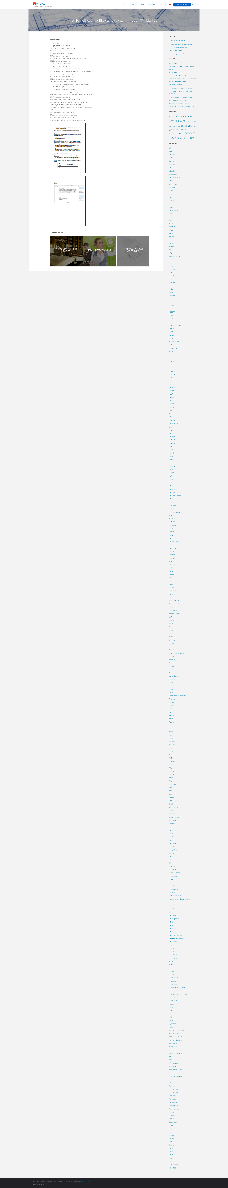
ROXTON (172, 584)
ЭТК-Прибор (173, 1165)
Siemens (172, 640)
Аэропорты (173, 72)
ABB (170, 151)
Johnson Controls (174, 423)
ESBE (171, 309)
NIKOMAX (172, 505)
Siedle (171, 637)
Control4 (172, 243)
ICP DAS (172, 378)
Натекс (171, 948)
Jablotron (172, 420)
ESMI (171, 315)
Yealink (171, 797)
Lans (171, 463)
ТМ (181, 138)
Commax (172, 240)
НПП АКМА (173, 955)
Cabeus (171, 220)
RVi (170, 597)
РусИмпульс (173, 1024)
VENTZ (171, 738)
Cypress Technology (175, 256)
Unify (171, 719)
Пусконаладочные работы (178, 54)
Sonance (172, 660)
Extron (171, 328)
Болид (171, 833)
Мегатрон (172, 922)
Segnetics (172, 620)
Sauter (171, 607)
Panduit (171, 528)
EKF (170, 302)
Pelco (171, 535)
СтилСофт (172, 1066)
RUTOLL (172, 594)
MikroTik (172, 492)
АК (186, 116)
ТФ (184, 138)
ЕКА (170, 860)
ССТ (170, 1060)
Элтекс (171, 1148)
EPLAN (174, 117)
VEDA (171, 735)
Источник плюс (174, 889)
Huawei (171, 368)
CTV (170, 253)
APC (170, 181)
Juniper (171, 430)
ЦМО (171, 1129)
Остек (171, 965)
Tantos (171, 683)
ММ (185, 130)
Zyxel (171, 804)
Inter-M (171, 397)
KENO (171, 433)
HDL (170, 355)
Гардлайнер (173, 850)
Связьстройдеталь (175, 1040)
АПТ (181, 121)
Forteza (171, 335)
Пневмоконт (173, 978)
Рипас (171, 1007)
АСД (185, 121)
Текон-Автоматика (175, 1076)
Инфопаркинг (173, 876)
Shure (171, 630)
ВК (186, 126)
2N (170, 148)
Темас (171, 1079)
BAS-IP (171, 201)
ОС (175, 133)
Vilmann (171, 751)
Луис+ (171, 912)
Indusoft (172, 387)
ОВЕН (171, 961)
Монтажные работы (176, 51)
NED (170, 502)
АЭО (181, 126)
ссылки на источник (86, 1182)
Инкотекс (172, 866)
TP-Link (171, 702)
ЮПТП (171, 1171)
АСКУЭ (190, 121)
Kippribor (172, 443)
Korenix (171, 453)
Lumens (171, 482)
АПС (177, 121)
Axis (170, 194)
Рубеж (171, 1020)
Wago (171, 768)
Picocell (171, 545)
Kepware (172, 437)
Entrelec (172, 305)
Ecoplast (172, 296)
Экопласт (172, 1135)
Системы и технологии (176, 1053)
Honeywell (172, 361)
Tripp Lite (172, 706)
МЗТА (171, 929)
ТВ (177, 138)
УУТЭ (187, 138)
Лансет (171, 906)
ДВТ (171, 129)
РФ (178, 133)
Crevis (171, 250)
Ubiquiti (171, 715)
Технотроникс (174, 1109)
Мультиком (173, 942)
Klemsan (172, 446)
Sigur (171, 646)
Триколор (172, 1115)
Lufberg (171, 473)
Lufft (170, 476)
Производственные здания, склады (180, 97)
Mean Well (172, 486)
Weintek (171, 774)
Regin (171, 568)
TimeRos (172, 699)
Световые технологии (176, 1030)
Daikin (171, 266)
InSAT (171, 394)
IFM (170, 384)
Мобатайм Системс (175, 935)
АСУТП (171, 126)
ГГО (192, 126)
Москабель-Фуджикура (177, 938)
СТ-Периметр (173, 1063)
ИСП (171, 883)
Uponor (171, 722)
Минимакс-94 (173, 932)
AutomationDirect (175, 187)
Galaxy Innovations (175, 341)
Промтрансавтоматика (177, 988)
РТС (170, 1017)
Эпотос (171, 1161)
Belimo (171, 204)
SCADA (179, 117)
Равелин (172, 1004)
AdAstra (171, 158)
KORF (171, 456)
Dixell (171, 279)
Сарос (171, 1027)
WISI (170, 788)
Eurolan (171, 319)
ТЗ (180, 138)
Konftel (171, 450)
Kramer (171, 460)
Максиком (172, 915)
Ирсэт (171, 879)
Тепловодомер (174, 1089)
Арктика (172, 824)
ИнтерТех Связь (174, 873)
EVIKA (171, 322)
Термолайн (173, 1102)
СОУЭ (172, 137)
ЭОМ (191, 137)
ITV (170, 417)
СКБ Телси (172, 1056)
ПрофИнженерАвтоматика (178, 994)
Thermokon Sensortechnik (177, 696)
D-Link (171, 260)
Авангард (172, 810)
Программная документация (178, 47)
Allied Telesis (173, 174)
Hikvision (172, 358)
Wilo (170, 781)
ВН (189, 125)
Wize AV (171, 791)
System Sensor (174, 676)
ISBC (171, 410)
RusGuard (172, 591)
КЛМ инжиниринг (175, 896)
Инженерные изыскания (177, 41)
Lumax (171, 479)
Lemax (171, 469)
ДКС (170, 856)
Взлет (171, 840)
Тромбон (172, 1119)
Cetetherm (172, 227)
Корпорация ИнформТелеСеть (179, 899)
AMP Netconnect (174, 178)
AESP (171, 168)
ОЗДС (171, 134)
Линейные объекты (175, 85)
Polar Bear (172, 548)
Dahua (171, 263)
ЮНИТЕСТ (172, 1168)
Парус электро (174, 968)
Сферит (171, 1073)
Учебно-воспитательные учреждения (181, 106)
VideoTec (172, 748)
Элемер (171, 1138)
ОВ (193, 130)
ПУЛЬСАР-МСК (174, 1001)
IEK (170, 381)
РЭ (181, 134)
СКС (187, 133)
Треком (171, 1112)
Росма (171, 1014)
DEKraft (171, 273)
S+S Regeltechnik (174, 601)
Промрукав (173, 984)
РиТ (170, 1011)
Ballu (171, 197)
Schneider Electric (175, 610)
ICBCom (172, 374)
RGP (170, 578)
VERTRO (172, 745)
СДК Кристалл (173, 1043)
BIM (170, 117)
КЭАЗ (171, 902)
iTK (170, 414)
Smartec (172, 656)
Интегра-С (172, 870)
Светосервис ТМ (175, 1033)
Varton (171, 732)
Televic (171, 689)
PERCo (171, 538)
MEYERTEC (173, 489)
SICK (170, 633)
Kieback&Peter (174, 440)
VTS (170, 765)
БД (170, 830)
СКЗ (183, 134)
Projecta (172, 555)
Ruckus (171, 587)
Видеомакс (173, 843)
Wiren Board (173, 784)
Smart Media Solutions (176, 653)
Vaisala (171, 725)
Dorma (171, 286)
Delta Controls (174, 276)
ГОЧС (195, 126)
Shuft (171, 627)
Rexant (171, 574)
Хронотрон (173, 1122)
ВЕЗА (171, 837)
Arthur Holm (173, 184)
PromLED (172, 558)
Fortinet (171, 338)
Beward (171, 207)
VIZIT (171, 755)
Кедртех (172, 892)
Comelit (171, 237)
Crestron (172, 246)
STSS (171, 673)
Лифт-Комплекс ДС (175, 909)
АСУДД (194, 121)
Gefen (171, 345)
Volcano (172, 761)
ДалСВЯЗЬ (172, 853)
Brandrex (172, 217)
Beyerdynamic (173, 210)
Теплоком (172, 1096)
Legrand (172, 466)
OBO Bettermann (174, 512)
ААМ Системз (173, 807)
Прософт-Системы (175, 991)
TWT (170, 712)
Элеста (171, 1145)
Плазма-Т (172, 971)
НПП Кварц (173, 958)
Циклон (171, 1125)
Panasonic (172, 525)
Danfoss (172, 269)
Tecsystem (172, 686)
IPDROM (172, 404)
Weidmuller (172, 771)
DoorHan (172, 282)
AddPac (171, 161)
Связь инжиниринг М (176, 1037)
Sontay (171, 666)
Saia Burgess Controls (176, 604)
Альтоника (172, 814)
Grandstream (173, 348)
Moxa (171, 499)
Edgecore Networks (175, 299)
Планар (171, 974)
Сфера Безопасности (176, 1070)
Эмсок (171, 1158)
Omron (171, 515)
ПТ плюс (172, 997)
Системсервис (174, 1050)
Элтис (171, 1152)
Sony (171, 669)
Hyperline (172, 371)
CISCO (171, 233)
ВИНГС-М (172, 847)
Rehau (171, 571)
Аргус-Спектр (173, 820)
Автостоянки (173, 63)
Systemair (172, 679)
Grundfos (172, 351)
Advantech (172, 164)
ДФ (174, 130)
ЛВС (182, 129)
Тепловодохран (174, 1093)
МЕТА (171, 925)
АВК (182, 116)
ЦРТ (170, 1132)
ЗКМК (171, 863)
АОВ (189, 116)
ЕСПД (177, 130)
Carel (171, 223)
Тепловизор (173, 1086)
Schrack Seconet (174, 614)
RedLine (172, 564)
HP (170, 364)
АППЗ (171, 121)
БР (184, 126)
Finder (171, 332)
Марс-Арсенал (174, 919)
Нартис (171, 945)
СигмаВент (173, 1047)
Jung (170, 427)
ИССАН (171, 886)
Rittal (171, 581)
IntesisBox (172, 401)
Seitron (171, 624)
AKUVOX (172, 171)
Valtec (171, 728)
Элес (171, 1142)
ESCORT (172, 312)
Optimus (172, 519)
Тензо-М (172, 1083)
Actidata (172, 155)
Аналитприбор (174, 817)
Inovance (172, 391)
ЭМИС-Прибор (174, 1155)
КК (179, 130)
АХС (179, 126)
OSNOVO (172, 522)
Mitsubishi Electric (175, 496)
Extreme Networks (175, 325)
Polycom (172, 551)
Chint (171, 230)
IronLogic (172, 407)
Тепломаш (172, 1099)
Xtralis (171, 794)
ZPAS (171, 801)
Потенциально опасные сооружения (181, 88)
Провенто (172, 981)
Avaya (171, 191)
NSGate (171, 509)
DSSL (171, 289)
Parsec (171, 532)
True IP (171, 709)
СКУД (192, 133)
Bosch (171, 214)
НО (187, 130)
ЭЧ (195, 138)
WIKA (171, 778)
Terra (171, 692)
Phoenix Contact (174, 542)
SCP (170, 617)
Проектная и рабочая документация (181, 44)
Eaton (171, 292)
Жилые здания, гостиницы (177, 76)
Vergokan (172, 742)
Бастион (172, 827)
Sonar (171, 663)
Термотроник (173, 1106)
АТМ (175, 125)
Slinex (171, 650)
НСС (190, 130)
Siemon (171, 643)
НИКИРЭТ (172, 951)
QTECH (171, 561)
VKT (170, 758)
